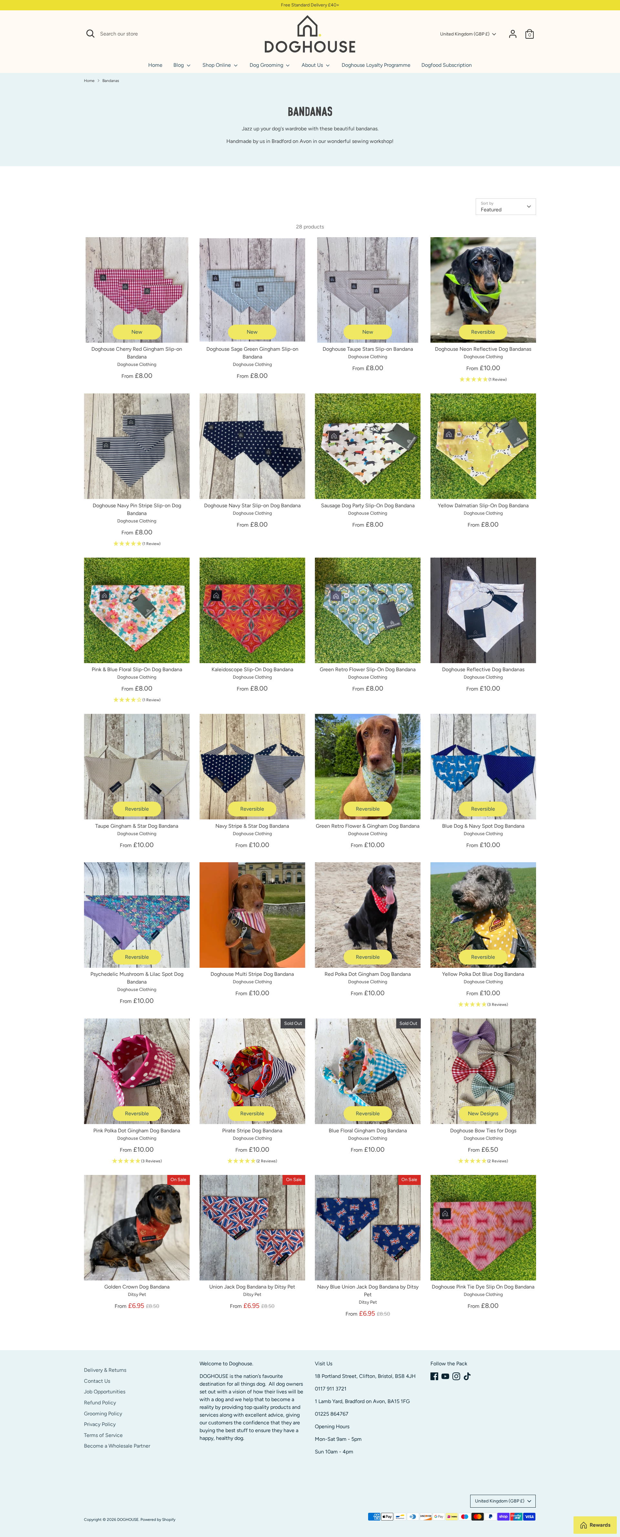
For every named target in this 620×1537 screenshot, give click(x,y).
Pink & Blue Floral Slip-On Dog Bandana (137, 669)
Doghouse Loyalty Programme (376, 65)
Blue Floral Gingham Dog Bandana (368, 1130)
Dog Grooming (267, 65)
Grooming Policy (103, 1414)
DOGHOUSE (128, 1519)
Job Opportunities (104, 1392)
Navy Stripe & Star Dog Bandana (252, 826)
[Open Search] (90, 33)
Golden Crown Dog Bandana (137, 1287)
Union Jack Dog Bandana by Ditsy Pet (252, 1287)
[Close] (252, 34)
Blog (179, 65)
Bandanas (110, 80)
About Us (313, 65)
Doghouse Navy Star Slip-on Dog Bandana (252, 505)
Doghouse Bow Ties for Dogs (483, 1130)
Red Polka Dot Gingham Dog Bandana (368, 974)
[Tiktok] (467, 1376)
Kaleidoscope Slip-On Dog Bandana (252, 669)
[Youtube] (445, 1376)
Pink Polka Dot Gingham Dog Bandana (136, 1130)
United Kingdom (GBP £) (465, 34)
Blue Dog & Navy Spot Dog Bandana (483, 826)
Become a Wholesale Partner (117, 1446)
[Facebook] (434, 1376)
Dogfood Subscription (446, 65)
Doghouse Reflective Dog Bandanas (483, 669)
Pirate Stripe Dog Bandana (252, 1130)
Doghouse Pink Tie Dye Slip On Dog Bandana (483, 1287)
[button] (483, 380)
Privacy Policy (100, 1424)
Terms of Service (103, 1435)
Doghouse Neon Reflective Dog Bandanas (483, 349)
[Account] (512, 33)
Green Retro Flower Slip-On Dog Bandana (368, 669)
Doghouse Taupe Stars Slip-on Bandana (368, 349)
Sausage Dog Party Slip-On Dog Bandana (368, 505)
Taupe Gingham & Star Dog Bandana (136, 826)
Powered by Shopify (157, 1519)
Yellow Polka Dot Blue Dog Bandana (483, 974)
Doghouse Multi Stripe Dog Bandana (252, 974)
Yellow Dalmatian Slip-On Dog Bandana (483, 505)
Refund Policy (100, 1403)
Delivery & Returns (105, 1370)
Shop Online (217, 65)
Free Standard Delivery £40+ (310, 5)
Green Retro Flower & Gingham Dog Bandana (367, 826)
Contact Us (97, 1381)
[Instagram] (456, 1376)
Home (155, 65)
